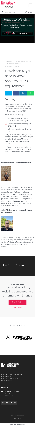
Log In (30, 12)
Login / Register (17, 308)
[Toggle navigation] (30, 5)
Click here (9, 33)
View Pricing (19, 302)
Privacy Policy (17, 418)
